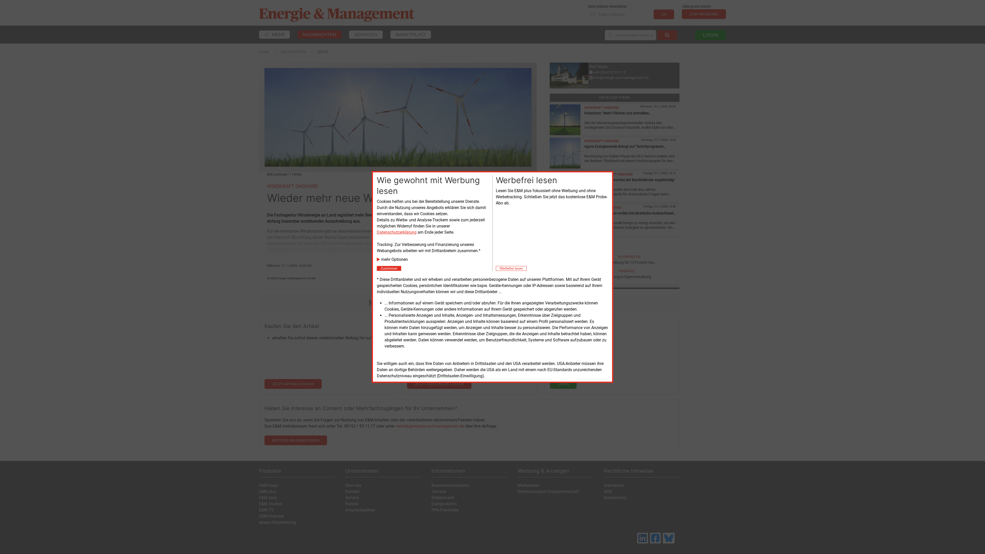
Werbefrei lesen (511, 268)
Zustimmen (389, 268)
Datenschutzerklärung (397, 232)
